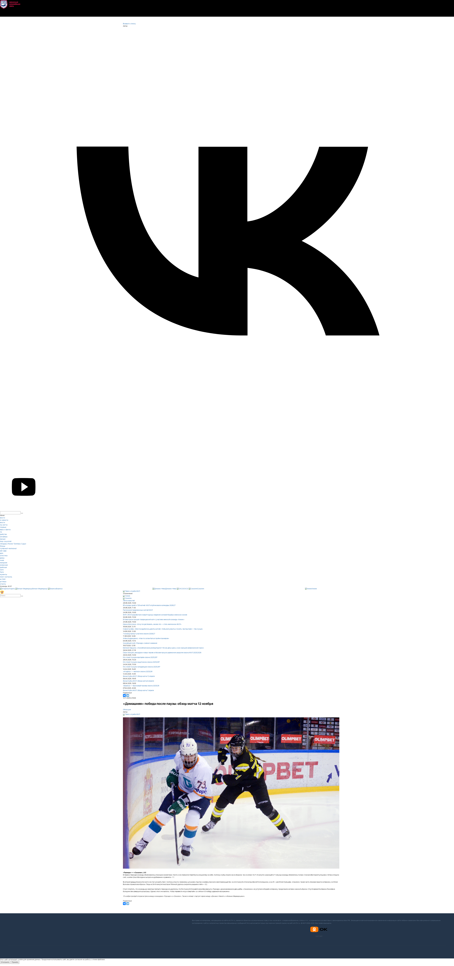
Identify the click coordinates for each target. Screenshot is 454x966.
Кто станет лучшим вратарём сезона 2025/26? (140, 657)
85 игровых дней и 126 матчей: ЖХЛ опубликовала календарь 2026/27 (149, 605)
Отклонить (5, 962)
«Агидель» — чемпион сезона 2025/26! (138, 671)
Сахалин (128, 598)
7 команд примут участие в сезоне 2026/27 (139, 634)
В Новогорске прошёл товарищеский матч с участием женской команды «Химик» (153, 619)
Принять (15, 962)
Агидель (11, 589)
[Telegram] (127, 695)
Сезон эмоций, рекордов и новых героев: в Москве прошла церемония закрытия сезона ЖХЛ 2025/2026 (162, 653)
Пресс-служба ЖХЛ (132, 591)
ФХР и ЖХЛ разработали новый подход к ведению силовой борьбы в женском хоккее (155, 615)
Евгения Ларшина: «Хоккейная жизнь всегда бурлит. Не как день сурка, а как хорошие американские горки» (163, 648)
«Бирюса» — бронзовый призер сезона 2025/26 (141, 686)
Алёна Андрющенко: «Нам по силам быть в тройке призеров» (146, 638)
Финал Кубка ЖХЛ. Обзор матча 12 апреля (139, 676)
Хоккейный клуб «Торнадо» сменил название (140, 643)
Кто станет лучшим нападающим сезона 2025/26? (141, 667)
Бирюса (59, 589)
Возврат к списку (129, 24)
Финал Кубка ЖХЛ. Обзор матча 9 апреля (138, 681)
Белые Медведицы (40, 589)
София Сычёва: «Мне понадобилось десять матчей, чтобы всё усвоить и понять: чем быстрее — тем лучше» (163, 629)
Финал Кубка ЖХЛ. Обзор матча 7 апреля (138, 690)
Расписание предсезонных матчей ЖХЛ (138, 610)
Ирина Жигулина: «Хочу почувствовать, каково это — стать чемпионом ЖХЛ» (152, 624)
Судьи (23, 544)
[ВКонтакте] (124, 695)
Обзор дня (127, 709)
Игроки (10, 544)
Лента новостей (129, 601)
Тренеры (17, 544)
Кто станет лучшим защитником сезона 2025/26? (141, 662)
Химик (127, 596)
